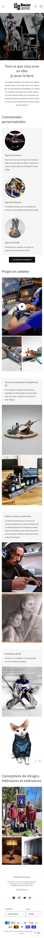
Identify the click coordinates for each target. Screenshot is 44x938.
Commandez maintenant (22, 259)
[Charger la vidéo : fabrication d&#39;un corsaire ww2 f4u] (22, 307)
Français (31, 914)
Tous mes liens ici (22, 889)
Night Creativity (13, 931)
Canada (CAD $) (13, 914)
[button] (3, 6)
